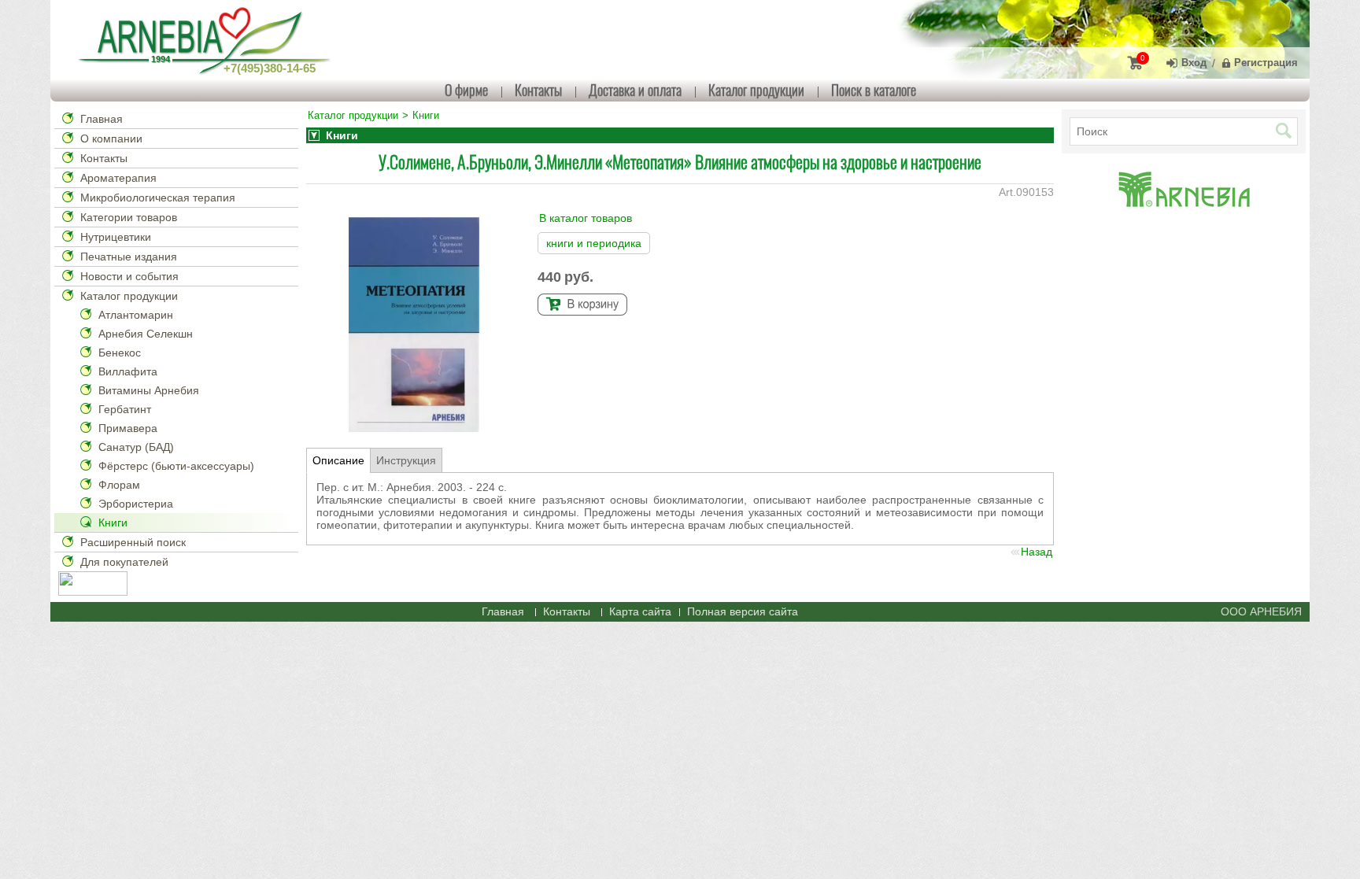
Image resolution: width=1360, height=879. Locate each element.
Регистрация (1266, 62)
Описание (338, 460)
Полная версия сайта (742, 611)
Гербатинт (124, 409)
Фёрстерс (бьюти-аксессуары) (176, 466)
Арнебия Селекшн (145, 333)
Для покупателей (124, 562)
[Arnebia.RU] (207, 39)
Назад (1036, 551)
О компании (111, 138)
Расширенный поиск (133, 542)
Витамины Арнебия (148, 390)
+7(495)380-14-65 (270, 68)
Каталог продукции (756, 89)
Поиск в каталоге (873, 89)
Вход (1194, 62)
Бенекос (119, 352)
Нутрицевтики (115, 237)
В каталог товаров (585, 218)
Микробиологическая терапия (157, 197)
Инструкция (406, 460)
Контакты (538, 89)
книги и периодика (593, 243)
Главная (101, 119)
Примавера (127, 428)
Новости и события (129, 276)
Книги (113, 522)
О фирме (466, 89)
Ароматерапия (118, 178)
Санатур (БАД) (136, 447)
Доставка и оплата (635, 89)
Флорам (119, 484)
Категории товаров (128, 217)
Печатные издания (128, 256)
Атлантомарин (135, 314)
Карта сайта (640, 611)
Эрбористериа (135, 503)
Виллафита (127, 371)
